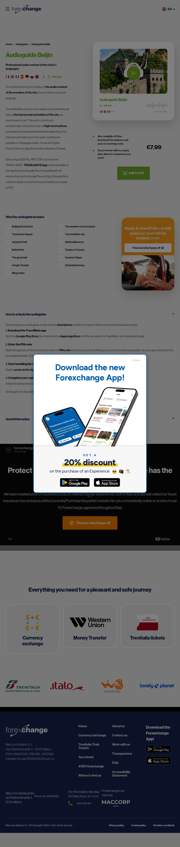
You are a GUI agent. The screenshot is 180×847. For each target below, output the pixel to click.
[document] (90, 423)
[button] (137, 360)
